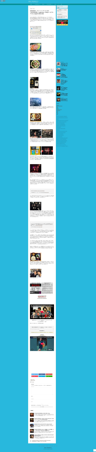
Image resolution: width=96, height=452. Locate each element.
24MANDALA (65, 116)
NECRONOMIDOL (63, 124)
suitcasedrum (60, 139)
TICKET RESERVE (49, 4)
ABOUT (31, 4)
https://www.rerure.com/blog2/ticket (42, 298)
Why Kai (58, 143)
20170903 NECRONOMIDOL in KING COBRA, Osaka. (42, 413)
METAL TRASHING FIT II (33, 1)
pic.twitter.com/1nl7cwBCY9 (38, 225)
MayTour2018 (62, 123)
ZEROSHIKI (61, 143)
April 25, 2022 (47, 192)
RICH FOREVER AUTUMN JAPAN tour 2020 (62, 131)
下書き (57, 113)
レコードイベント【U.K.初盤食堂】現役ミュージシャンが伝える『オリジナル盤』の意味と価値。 (64, 64)
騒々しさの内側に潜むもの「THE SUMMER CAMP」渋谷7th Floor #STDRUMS (64, 89)
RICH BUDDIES (58, 127)
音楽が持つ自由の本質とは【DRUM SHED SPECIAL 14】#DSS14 (64, 100)
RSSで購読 (61, 17)
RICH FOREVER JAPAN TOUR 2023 (61, 132)
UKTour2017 (64, 139)
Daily (33, 379)
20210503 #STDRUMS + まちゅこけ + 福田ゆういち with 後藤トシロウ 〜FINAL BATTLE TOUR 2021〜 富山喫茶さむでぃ (44, 430)
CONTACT (43, 4)
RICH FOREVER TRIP (59, 136)
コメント (32, 386)
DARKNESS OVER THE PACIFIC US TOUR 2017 (62, 120)
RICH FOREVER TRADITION (60, 135)
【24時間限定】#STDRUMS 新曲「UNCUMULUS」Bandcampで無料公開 (64, 76)
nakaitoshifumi (58, 124)
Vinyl (57, 112)
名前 (32, 396)
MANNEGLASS (58, 123)
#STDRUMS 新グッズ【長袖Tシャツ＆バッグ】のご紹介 (39, 441)
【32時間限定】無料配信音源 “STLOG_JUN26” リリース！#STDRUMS (64, 94)
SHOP (55, 4)
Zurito (63, 143)
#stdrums (32, 379)
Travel (57, 111)
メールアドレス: (59, 11)
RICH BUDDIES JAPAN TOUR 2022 (61, 128)
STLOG (58, 139)
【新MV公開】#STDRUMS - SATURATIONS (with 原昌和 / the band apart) (41, 440)
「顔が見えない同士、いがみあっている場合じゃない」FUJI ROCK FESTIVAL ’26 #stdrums (64, 82)
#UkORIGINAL (61, 116)
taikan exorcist (58, 110)
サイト (32, 401)
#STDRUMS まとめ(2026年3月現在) (63, 69)
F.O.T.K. (57, 108)
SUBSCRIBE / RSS (37, 4)
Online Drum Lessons (59, 109)
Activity (34, 380)
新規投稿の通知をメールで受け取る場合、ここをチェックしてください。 (40, 405)
